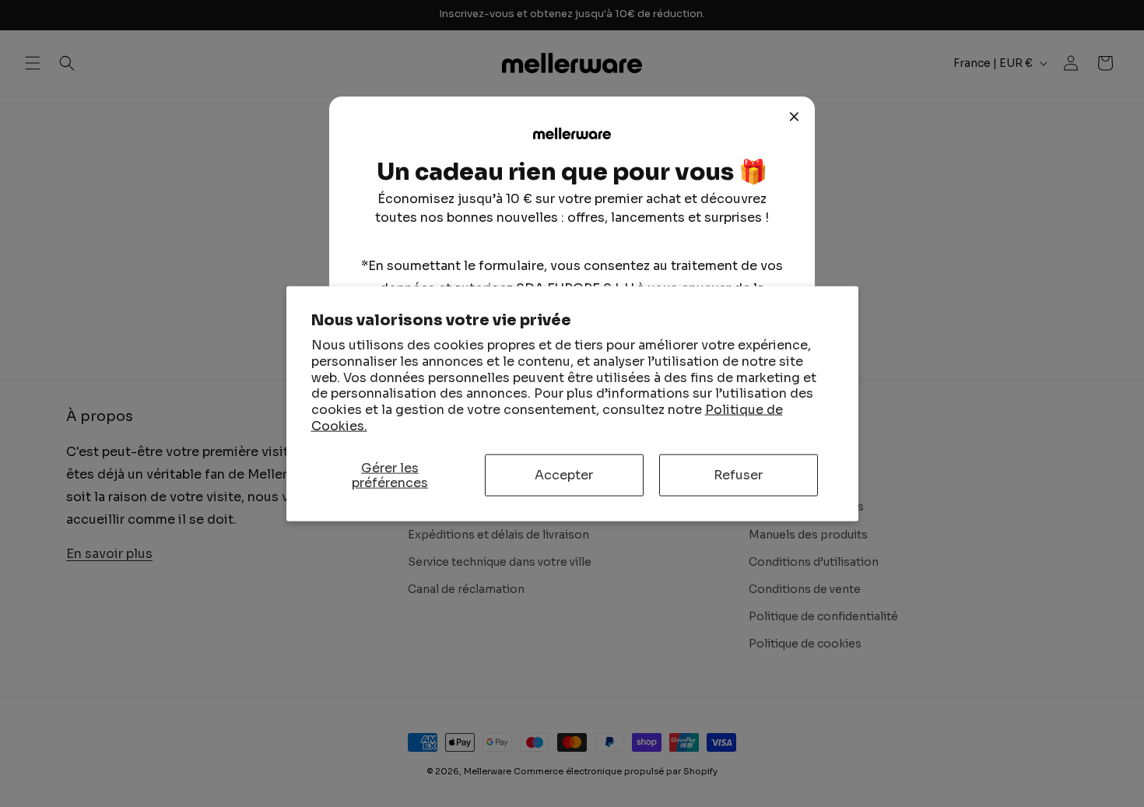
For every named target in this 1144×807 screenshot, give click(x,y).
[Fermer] (794, 116)
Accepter (564, 475)
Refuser (738, 475)
